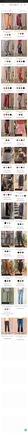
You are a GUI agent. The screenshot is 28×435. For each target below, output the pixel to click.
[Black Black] (16, 196)
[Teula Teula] (7, 223)
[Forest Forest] (23, 252)
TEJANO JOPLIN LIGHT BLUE (7, 385)
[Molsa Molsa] (7, 35)
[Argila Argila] (17, 61)
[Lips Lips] (19, 140)
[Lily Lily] (20, 224)
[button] (2, 4)
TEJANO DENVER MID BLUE (7, 408)
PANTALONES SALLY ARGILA (20, 85)
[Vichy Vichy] (24, 140)
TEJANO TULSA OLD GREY (7, 336)
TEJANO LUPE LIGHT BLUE (20, 306)
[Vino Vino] (10, 35)
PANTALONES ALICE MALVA (7, 434)
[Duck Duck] (23, 196)
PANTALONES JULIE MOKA (7, 138)
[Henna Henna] (19, 61)
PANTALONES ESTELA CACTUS (7, 307)
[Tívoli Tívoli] (22, 140)
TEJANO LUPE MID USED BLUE (7, 361)
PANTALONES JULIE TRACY (20, 112)
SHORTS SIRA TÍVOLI (7, 192)
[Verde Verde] (10, 223)
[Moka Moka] (19, 115)
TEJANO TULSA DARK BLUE (20, 337)
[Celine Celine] (20, 196)
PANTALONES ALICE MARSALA (20, 408)
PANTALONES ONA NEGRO (7, 220)
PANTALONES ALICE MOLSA (7, 59)
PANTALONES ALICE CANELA (20, 434)
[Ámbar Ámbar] (10, 309)
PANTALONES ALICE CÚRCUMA (7, 32)
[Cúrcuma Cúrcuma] (5, 35)
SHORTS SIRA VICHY (7, 165)
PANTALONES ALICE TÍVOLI (20, 193)
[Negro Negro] (24, 61)
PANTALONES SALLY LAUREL (7, 85)
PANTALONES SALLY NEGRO (20, 59)
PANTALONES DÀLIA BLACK (20, 278)
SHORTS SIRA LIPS (20, 138)
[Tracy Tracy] (22, 115)
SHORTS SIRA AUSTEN (20, 165)
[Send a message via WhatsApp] (25, 430)
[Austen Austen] (17, 140)
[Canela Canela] (18, 196)
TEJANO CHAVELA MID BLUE (20, 361)
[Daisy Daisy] (18, 224)
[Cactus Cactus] (5, 309)
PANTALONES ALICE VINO (20, 31)
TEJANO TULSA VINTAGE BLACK (20, 385)
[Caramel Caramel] (20, 252)
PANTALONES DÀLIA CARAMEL (7, 278)
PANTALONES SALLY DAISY (20, 221)
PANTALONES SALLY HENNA (7, 112)
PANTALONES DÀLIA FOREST (20, 250)
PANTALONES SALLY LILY (7, 249)
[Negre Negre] (7, 309)
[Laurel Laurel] (22, 61)
